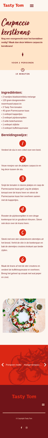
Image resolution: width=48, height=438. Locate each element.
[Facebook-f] (21, 428)
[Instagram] (27, 428)
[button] (32, 6)
